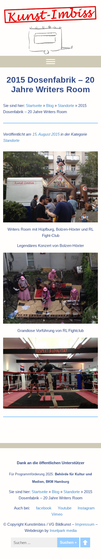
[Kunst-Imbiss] (50, 23)
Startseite (34, 105)
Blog (50, 105)
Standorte (66, 105)
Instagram (86, 508)
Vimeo (57, 514)
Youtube (64, 508)
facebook (44, 508)
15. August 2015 (46, 134)
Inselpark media (63, 530)
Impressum (85, 524)
